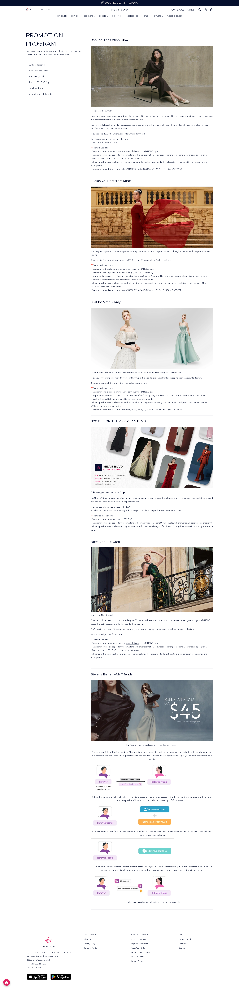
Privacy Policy (89, 943)
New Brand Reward (37, 88)
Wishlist (191, 10)
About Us (88, 939)
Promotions (184, 943)
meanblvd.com (132, 151)
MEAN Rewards (177, 10)
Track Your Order (138, 947)
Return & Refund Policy (140, 952)
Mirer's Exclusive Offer (38, 70)
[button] (199, 9)
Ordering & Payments (140, 939)
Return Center (137, 961)
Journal (182, 947)
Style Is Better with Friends (40, 93)
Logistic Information (139, 943)
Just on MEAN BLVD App (39, 82)
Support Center (138, 956)
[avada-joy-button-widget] (6, 982)
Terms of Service (91, 947)
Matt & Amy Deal (36, 76)
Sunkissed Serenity (37, 64)
